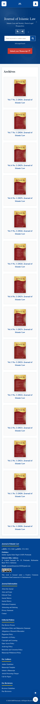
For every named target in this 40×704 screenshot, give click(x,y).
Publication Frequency (9, 604)
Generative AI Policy (8, 637)
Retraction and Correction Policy (12, 650)
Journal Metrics (6, 598)
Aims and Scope (7, 592)
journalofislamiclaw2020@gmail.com (18, 566)
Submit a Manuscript (8, 670)
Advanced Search (20, 43)
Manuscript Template (8, 667)
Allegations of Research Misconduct (13, 631)
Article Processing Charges (10, 673)
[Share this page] (22, 31)
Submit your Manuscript (19, 51)
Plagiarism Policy (7, 634)
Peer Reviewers (6, 691)
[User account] (35, 3)
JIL (20, 3)
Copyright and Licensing (9, 640)
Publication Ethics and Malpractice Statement (16, 628)
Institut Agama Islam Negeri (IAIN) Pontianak (16, 555)
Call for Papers (6, 676)
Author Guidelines (7, 664)
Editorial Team (6, 595)
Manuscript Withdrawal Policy (11, 653)
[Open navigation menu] (4, 3)
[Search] (32, 38)
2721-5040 (11, 549)
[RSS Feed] (17, 31)
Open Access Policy (8, 643)
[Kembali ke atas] (35, 693)
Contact (4, 613)
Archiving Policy (7, 646)
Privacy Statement (7, 610)
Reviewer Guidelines (8, 688)
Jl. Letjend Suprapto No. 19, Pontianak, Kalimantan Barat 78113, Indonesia (20, 561)
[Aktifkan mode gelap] (35, 699)
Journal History (6, 601)
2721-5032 (25, 549)
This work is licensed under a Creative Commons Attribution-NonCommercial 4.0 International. (20, 576)
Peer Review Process (8, 625)
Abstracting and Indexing (10, 607)
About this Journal (7, 589)
